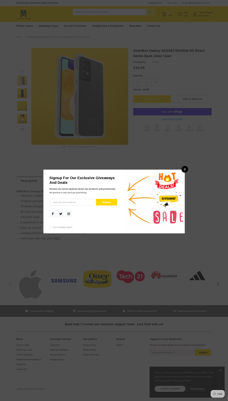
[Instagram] (68, 214)
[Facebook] (53, 214)
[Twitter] (60, 214)
